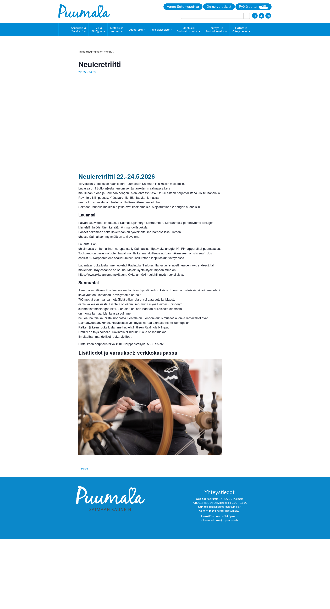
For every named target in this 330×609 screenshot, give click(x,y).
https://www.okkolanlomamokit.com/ (102, 274)
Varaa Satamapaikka (183, 6)
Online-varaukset (219, 6)
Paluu (84, 468)
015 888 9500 (207, 502)
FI (255, 15)
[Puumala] (84, 11)
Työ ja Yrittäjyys (97, 29)
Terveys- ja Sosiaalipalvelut (215, 29)
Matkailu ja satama (116, 29)
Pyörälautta (248, 6)
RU (268, 15)
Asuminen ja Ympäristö (78, 29)
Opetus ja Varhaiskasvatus (187, 29)
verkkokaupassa (157, 352)
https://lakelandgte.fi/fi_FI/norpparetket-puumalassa (185, 248)
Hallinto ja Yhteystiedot (240, 29)
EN (261, 15)
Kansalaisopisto (160, 29)
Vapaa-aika (136, 29)
